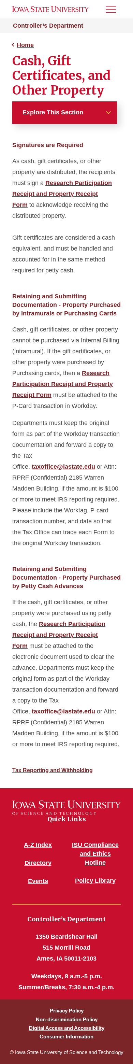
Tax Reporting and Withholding (52, 770)
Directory (38, 863)
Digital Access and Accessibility (66, 1028)
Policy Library (95, 880)
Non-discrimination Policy (67, 1019)
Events (38, 881)
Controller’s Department (48, 25)
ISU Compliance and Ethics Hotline (95, 853)
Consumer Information (66, 1036)
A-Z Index (38, 844)
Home (25, 45)
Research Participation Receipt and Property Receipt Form (62, 194)
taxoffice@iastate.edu (63, 466)
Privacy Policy (67, 1010)
